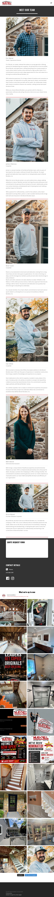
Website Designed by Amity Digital (14, 894)
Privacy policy (9, 893)
